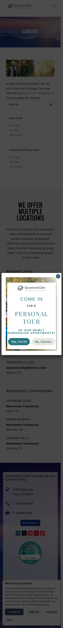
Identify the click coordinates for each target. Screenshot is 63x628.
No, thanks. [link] (43, 342)
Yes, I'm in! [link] (19, 342)
